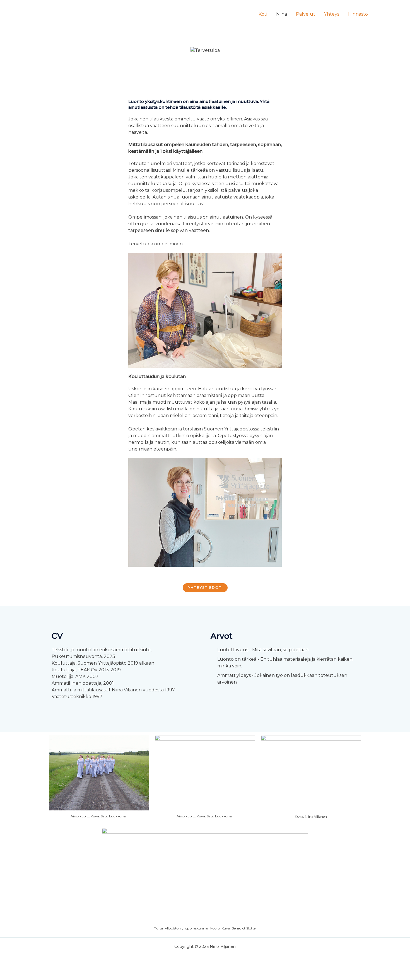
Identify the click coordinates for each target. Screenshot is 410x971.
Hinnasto (358, 14)
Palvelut (305, 14)
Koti (263, 14)
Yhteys (331, 14)
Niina (281, 14)
